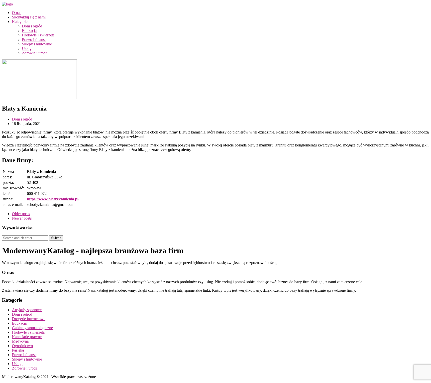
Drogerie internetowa (28, 319)
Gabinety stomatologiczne (32, 328)
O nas (16, 12)
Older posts (21, 214)
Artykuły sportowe (27, 310)
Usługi (27, 48)
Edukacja (29, 30)
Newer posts (22, 218)
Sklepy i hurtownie (37, 44)
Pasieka (18, 350)
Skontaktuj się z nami (29, 17)
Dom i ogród (32, 26)
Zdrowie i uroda (34, 53)
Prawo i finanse (34, 39)
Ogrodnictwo (22, 346)
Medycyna (20, 341)
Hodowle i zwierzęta (38, 35)
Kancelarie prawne (27, 337)
